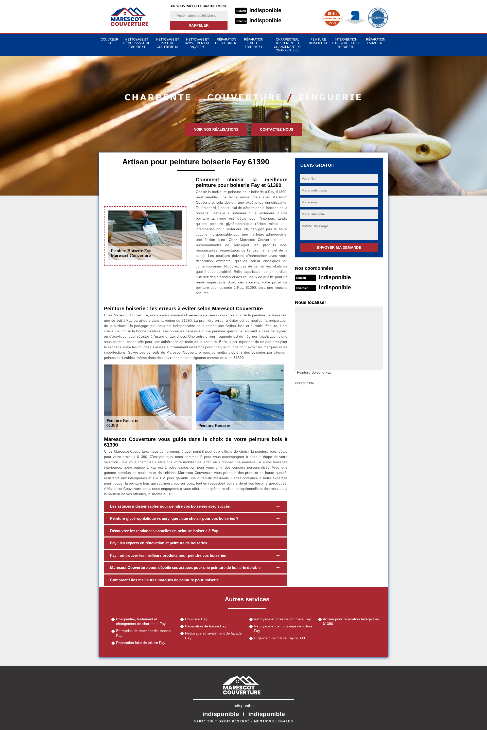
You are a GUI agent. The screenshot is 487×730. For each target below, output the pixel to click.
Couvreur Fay (196, 619)
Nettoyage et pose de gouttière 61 (167, 43)
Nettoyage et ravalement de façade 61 (197, 43)
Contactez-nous (276, 129)
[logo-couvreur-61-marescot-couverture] (131, 16)
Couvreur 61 (109, 41)
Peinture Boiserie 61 (318, 41)
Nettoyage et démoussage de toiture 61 (136, 43)
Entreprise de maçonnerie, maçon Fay (143, 633)
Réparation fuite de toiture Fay (140, 643)
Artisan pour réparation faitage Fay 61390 (351, 621)
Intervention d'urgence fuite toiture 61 (346, 43)
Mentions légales (273, 721)
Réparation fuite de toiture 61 (253, 43)
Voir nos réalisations (216, 129)
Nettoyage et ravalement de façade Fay (213, 635)
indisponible (265, 10)
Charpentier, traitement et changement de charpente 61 (287, 45)
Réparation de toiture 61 (226, 41)
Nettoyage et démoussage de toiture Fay (283, 628)
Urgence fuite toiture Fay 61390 (279, 638)
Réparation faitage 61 (375, 41)
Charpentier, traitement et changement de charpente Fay (141, 621)
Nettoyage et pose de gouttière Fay (282, 619)
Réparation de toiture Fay (205, 626)
